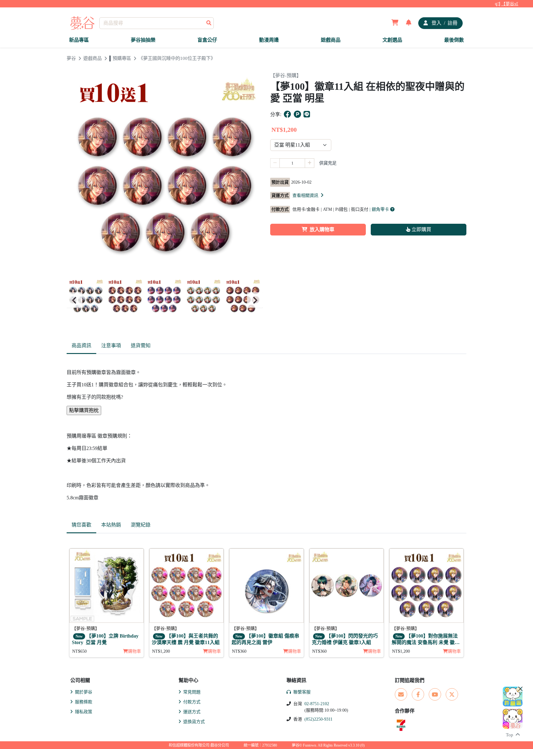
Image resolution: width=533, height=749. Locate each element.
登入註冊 (443, 23)
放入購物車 (322, 229)
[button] (308, 195)
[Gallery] (165, 300)
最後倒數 (454, 40)
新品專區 (79, 40)
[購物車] (395, 23)
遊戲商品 (331, 40)
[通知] (408, 23)
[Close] (520, 688)
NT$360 (239, 651)
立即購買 (420, 229)
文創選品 (392, 40)
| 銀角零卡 (380, 209)
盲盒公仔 (207, 40)
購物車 (134, 651)
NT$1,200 (161, 651)
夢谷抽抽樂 (143, 40)
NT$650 (79, 651)
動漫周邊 (269, 40)
